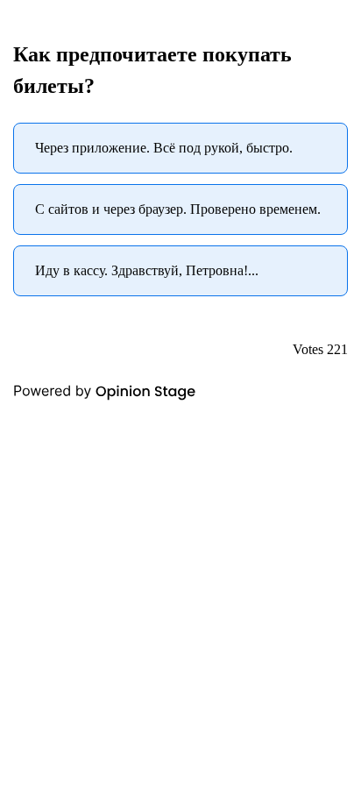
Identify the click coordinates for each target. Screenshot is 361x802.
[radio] (180, 148)
